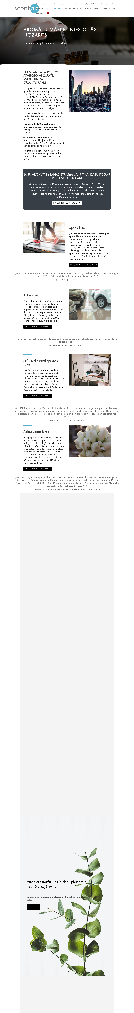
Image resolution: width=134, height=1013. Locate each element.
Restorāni (94, 4)
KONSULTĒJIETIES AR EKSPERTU (67, 203)
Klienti (52, 4)
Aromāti (97, 9)
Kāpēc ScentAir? (41, 4)
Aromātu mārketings (64, 4)
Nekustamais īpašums (44, 9)
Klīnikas (112, 4)
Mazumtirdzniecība (81, 4)
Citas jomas (58, 9)
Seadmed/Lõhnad (71, 9)
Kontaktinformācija (109, 9)
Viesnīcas (103, 4)
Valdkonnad (40, 13)
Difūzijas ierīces (86, 9)
